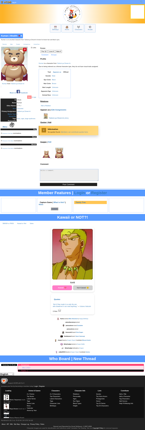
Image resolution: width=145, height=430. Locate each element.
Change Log (25, 424)
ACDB (7, 2)
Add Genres (123, 401)
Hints (41, 204)
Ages (74, 399)
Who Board (59, 359)
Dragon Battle (81, 344)
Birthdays (55, 29)
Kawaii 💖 (62, 288)
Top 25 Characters (102, 406)
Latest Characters (56, 399)
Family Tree (81, 202)
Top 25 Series (100, 403)
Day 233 (6, 412)
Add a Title (122, 394)
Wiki (11, 424)
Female (18, 44)
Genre (98, 401)
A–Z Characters (55, 394)
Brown (54, 83)
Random (5, 44)
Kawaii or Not (21, 223)
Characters (78, 29)
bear (18, 118)
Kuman (4, 36)
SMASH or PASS (8, 223)
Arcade (90, 29)
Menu (5, 127)
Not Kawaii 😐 (83, 288)
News (29, 406)
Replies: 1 (24, 370)
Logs (34, 97)
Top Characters (55, 396)
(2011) (66, 118)
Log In (14, 2)
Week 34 (7, 403)
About (4, 424)
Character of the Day (7, 133)
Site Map (17, 424)
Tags (28, 401)
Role (14, 108)
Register (99, 193)
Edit (29, 97)
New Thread (84, 359)
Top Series (30, 396)
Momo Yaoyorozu (15, 400)
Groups (54, 55)
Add (49, 122)
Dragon (81, 348)
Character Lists (55, 403)
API (8, 424)
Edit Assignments (58, 110)
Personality (76, 396)
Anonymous (25, 365)
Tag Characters (124, 399)
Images (43, 142)
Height (75, 406)
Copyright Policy (98, 428)
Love (51, 51)
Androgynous (26, 44)
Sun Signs (76, 401)
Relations (44, 101)
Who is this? (26, 368)
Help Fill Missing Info (126, 403)
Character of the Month (8, 148)
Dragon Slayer (71, 340)
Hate (58, 51)
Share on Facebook (19, 93)
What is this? (59, 202)
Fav (44, 51)
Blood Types (77, 403)
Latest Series (31, 399)
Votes (32, 223)
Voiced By (12, 116)
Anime (67, 29)
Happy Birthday (83, 319)
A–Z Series (30, 394)
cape (22, 118)
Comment (45, 55)
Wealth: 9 (16, 36)
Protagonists (100, 399)
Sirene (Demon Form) (16, 418)
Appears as (57, 72)
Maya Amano (13, 409)
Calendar (30, 408)
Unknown (55, 87)
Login (79, 193)
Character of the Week (7, 140)
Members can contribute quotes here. (74, 132)
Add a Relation (46, 105)
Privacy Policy (34, 424)
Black (54, 80)
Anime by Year (32, 410)
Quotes (43, 122)
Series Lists (31, 403)
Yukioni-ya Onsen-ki (17, 83)
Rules (42, 424)
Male (11, 44)
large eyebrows (30, 118)
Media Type (12, 114)
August (6, 394)
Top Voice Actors (101, 396)
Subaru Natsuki (85, 306)
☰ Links (33, 47)
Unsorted (20, 108)
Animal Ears (36, 44)
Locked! (54, 209)
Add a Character (124, 396)
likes (55, 311)
